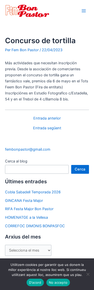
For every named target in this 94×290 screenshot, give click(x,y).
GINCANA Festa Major (24, 200)
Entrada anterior (47, 118)
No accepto (58, 282)
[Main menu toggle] (83, 11)
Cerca (80, 169)
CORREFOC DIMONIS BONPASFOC (35, 226)
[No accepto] (87, 274)
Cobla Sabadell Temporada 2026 (33, 192)
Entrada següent (47, 128)
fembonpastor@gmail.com (27, 149)
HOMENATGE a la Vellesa (26, 217)
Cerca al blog (16, 161)
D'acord (35, 282)
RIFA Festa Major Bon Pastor (29, 209)
